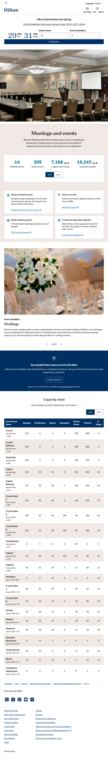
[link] (26, 209)
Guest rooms (45, 30)
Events (86, 684)
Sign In (101, 12)
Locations (8, 684)
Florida (24, 684)
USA (17, 684)
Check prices (60, 41)
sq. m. (58, 175)
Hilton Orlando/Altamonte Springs (67, 684)
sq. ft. (50, 175)
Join (94, 12)
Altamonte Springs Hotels (40, 684)
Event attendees (78, 30)
